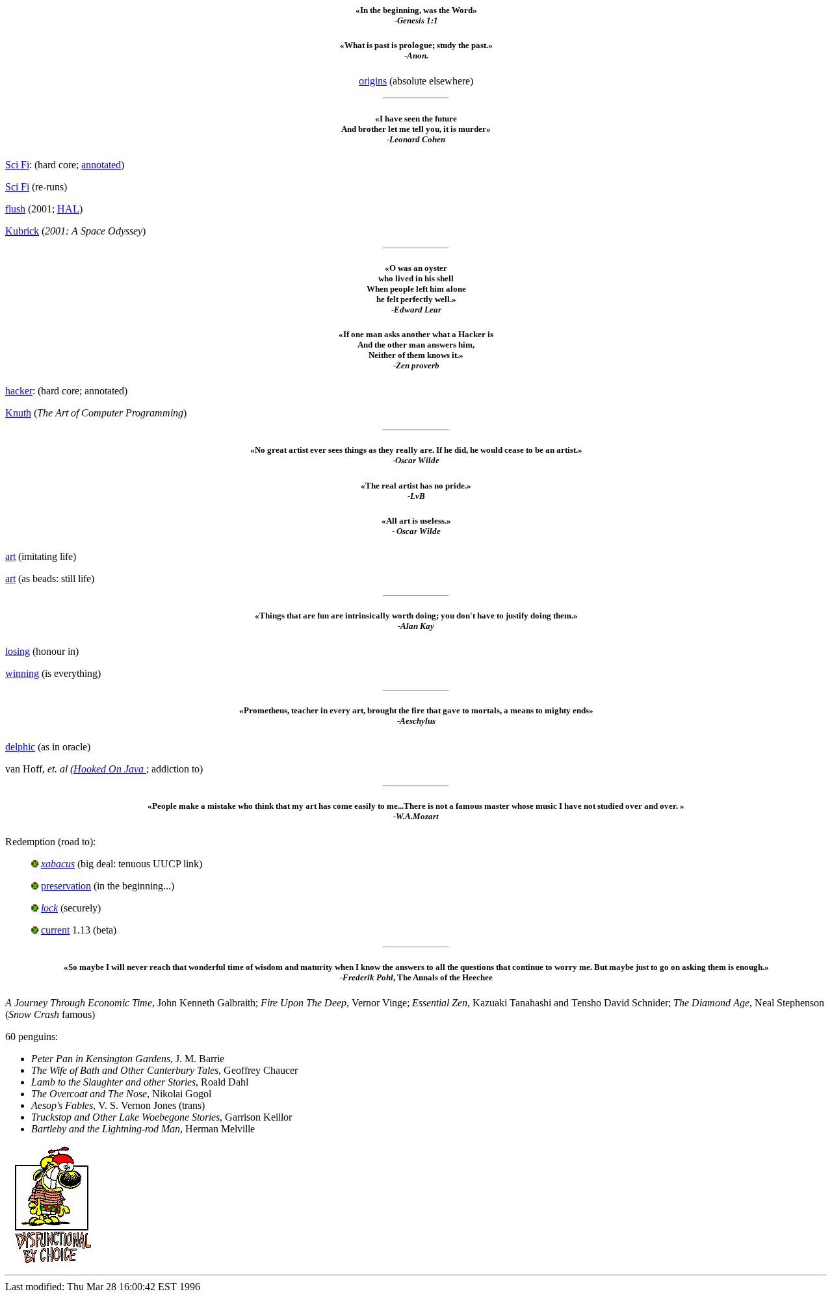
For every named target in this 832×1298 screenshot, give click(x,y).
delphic (20, 746)
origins (373, 80)
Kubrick (22, 230)
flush (15, 208)
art (10, 556)
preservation (66, 885)
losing (17, 651)
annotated (101, 164)
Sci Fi (17, 164)
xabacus (58, 863)
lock (49, 907)
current (55, 929)
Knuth (18, 412)
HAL (68, 208)
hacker (18, 390)
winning (22, 673)
